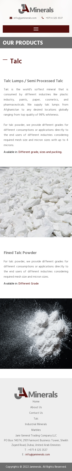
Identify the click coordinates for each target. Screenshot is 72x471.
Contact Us (36, 413)
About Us (36, 407)
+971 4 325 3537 (54, 18)
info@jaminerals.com (25, 18)
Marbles (36, 430)
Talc (36, 419)
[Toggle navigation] (36, 29)
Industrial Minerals (36, 424)
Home (36, 402)
